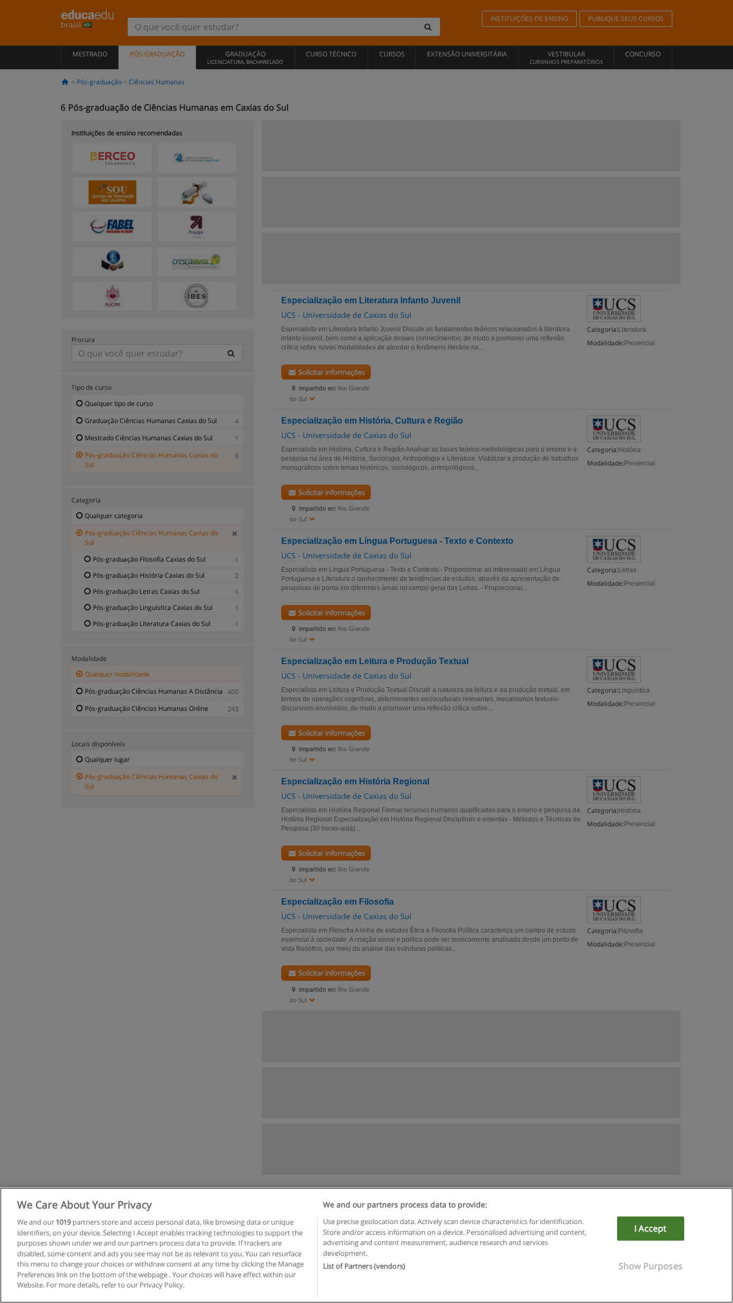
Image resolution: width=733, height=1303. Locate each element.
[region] (366, 1245)
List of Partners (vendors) (364, 1266)
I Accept (650, 1228)
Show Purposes (651, 1266)
